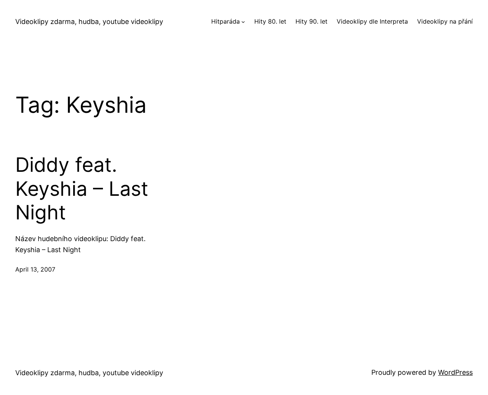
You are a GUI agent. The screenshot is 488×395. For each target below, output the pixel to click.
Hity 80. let (270, 21)
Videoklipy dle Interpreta (372, 21)
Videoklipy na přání (445, 21)
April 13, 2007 (35, 269)
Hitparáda (225, 21)
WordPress (455, 372)
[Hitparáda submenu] (243, 22)
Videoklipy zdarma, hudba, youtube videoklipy (89, 22)
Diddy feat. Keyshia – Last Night (81, 188)
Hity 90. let (311, 21)
